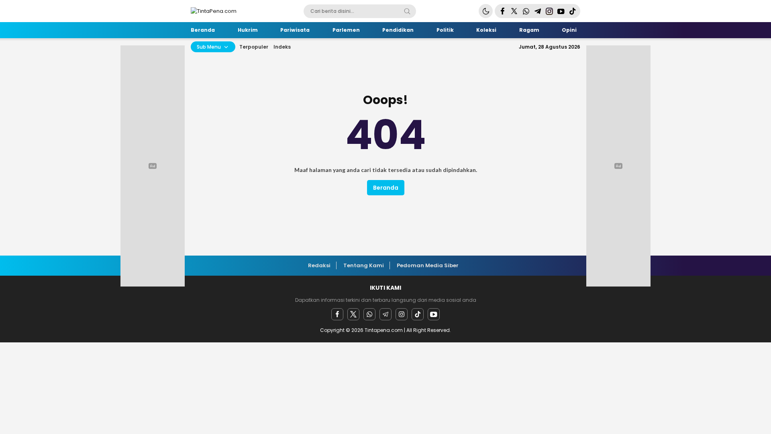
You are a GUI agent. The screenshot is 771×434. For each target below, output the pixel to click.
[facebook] (337, 314)
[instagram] (402, 314)
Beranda (385, 188)
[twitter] (353, 314)
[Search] (407, 11)
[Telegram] (385, 314)
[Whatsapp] (369, 314)
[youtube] (434, 314)
